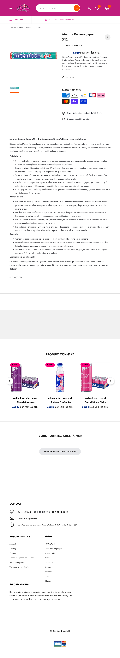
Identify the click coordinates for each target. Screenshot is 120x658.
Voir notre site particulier (19, 567)
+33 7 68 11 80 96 (41, 512)
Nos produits (50, 553)
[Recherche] (77, 8)
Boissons (48, 557)
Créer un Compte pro (53, 548)
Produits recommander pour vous (60, 451)
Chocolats (49, 562)
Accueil (13, 27)
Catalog (13, 548)
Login (76, 53)
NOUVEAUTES (50, 543)
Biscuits (47, 567)
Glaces (47, 581)
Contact (13, 553)
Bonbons (48, 571)
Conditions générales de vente (22, 557)
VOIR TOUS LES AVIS (74, 45)
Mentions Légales (17, 562)
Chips (47, 576)
